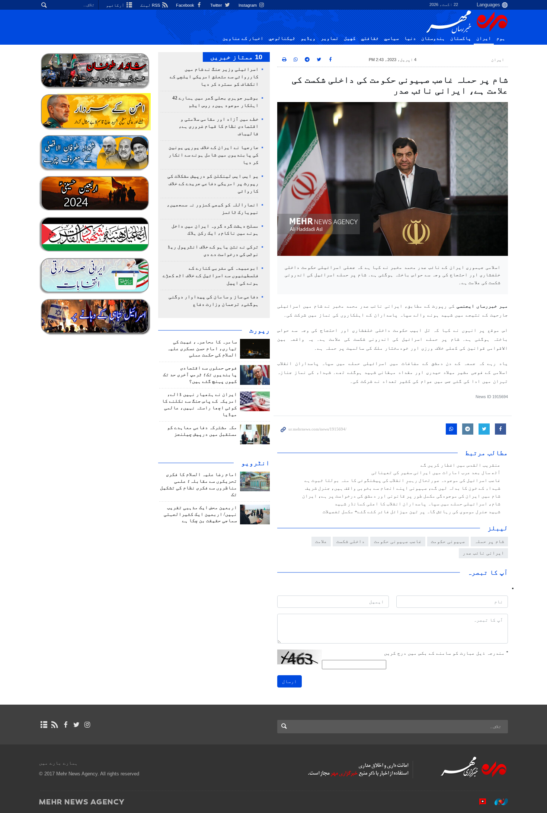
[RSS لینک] (54, 724)
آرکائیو (115, 5)
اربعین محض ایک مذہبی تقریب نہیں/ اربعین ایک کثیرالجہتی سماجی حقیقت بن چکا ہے (200, 514)
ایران (483, 38)
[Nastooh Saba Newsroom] (497, 801)
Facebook (185, 5)
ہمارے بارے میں (58, 763)
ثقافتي (370, 38)
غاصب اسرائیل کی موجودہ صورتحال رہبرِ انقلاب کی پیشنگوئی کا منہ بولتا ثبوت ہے (402, 480)
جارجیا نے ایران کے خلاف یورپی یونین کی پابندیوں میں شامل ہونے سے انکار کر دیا (214, 155)
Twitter (216, 5)
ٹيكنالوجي (282, 38)
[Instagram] (87, 724)
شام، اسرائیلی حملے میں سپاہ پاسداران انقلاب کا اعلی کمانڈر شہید (417, 503)
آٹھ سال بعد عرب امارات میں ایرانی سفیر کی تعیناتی (435, 472)
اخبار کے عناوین (243, 38)
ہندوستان (433, 38)
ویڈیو (308, 38)
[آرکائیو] (43, 724)
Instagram (248, 5)
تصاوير (330, 38)
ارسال (289, 681)
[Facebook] (65, 724)
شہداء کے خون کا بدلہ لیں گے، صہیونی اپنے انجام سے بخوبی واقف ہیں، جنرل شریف (402, 488)
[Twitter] (76, 724)
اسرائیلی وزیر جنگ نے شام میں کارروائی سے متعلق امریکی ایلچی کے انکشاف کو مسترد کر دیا (214, 77)
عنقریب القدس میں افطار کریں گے (460, 465)
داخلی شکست (350, 541)
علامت (321, 541)
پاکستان (460, 38)
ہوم (500, 38)
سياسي (391, 38)
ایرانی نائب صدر (483, 553)
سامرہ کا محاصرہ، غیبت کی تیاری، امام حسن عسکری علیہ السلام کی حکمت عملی (202, 348)
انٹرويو (255, 463)
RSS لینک (150, 5)
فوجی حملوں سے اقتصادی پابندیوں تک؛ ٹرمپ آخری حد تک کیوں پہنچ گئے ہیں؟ (200, 374)
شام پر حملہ (489, 541)
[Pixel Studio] (479, 801)
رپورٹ (259, 330)
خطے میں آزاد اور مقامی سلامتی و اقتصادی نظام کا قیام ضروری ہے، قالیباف (219, 127)
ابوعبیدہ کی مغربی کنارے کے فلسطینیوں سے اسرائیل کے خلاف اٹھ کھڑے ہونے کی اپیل (211, 276)
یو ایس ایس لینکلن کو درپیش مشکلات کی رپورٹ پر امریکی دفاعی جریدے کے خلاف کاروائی (213, 184)
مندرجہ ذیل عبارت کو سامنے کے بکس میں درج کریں (446, 653)
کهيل (350, 38)
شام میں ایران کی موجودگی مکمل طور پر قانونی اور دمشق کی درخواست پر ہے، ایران (401, 496)
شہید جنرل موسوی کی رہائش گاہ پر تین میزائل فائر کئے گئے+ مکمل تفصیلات (411, 511)
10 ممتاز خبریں (236, 57)
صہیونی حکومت (448, 541)
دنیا (410, 38)
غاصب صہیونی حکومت (398, 541)
